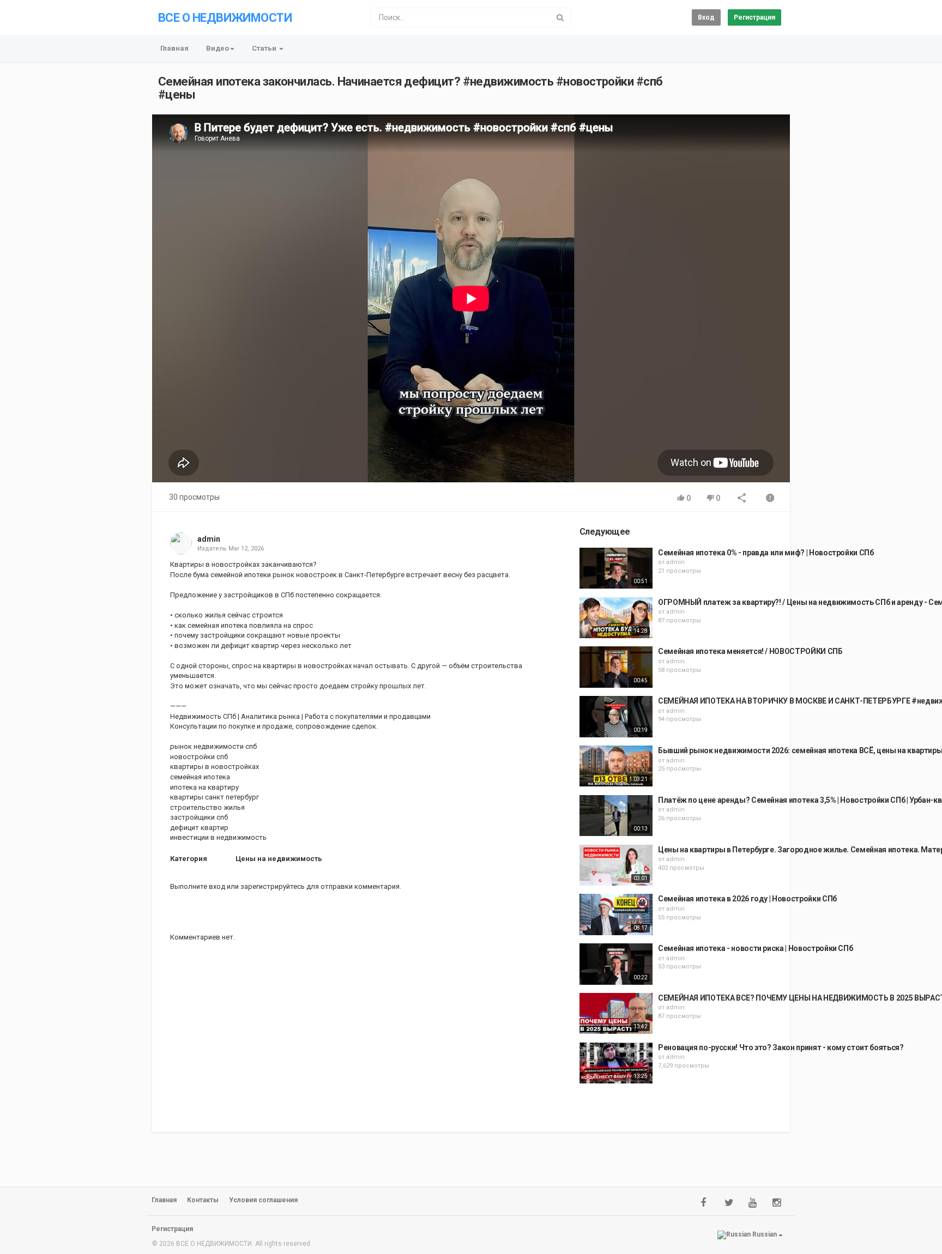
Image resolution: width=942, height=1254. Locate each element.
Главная (174, 48)
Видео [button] (217, 48)
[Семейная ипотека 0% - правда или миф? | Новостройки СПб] (616, 568)
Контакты (203, 1200)
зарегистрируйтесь (272, 886)
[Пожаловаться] (770, 499)
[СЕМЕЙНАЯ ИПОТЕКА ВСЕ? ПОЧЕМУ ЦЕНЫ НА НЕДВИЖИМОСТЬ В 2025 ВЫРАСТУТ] (616, 1013)
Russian (764, 1234)
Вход (706, 17)
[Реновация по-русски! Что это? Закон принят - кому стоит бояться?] (616, 1063)
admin (208, 539)
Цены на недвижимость (278, 859)
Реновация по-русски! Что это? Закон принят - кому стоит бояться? (781, 1047)
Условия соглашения (263, 1200)
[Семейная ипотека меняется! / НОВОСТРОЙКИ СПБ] (616, 667)
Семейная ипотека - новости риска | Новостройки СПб (755, 948)
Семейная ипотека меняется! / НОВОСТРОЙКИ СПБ (750, 651)
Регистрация (754, 17)
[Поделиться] (742, 499)
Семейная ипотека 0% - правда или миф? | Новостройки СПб (766, 552)
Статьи (265, 48)
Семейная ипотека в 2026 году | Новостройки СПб (747, 898)
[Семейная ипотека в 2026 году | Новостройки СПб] (616, 914)
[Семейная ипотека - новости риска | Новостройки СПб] (616, 964)
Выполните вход (197, 886)
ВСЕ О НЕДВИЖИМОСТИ (225, 18)
